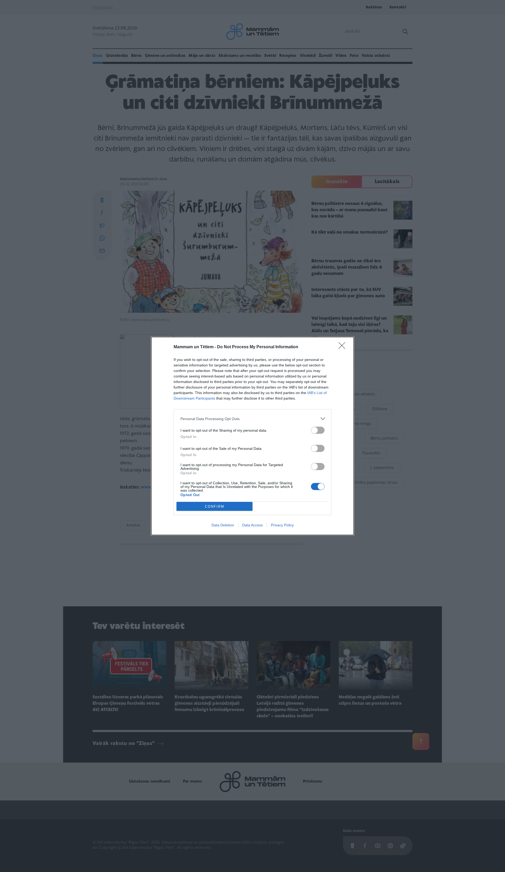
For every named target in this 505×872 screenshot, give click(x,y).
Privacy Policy (282, 525)
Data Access (252, 525)
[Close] (344, 347)
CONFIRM (214, 506)
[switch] (318, 430)
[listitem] (252, 418)
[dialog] (252, 436)
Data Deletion (222, 525)
